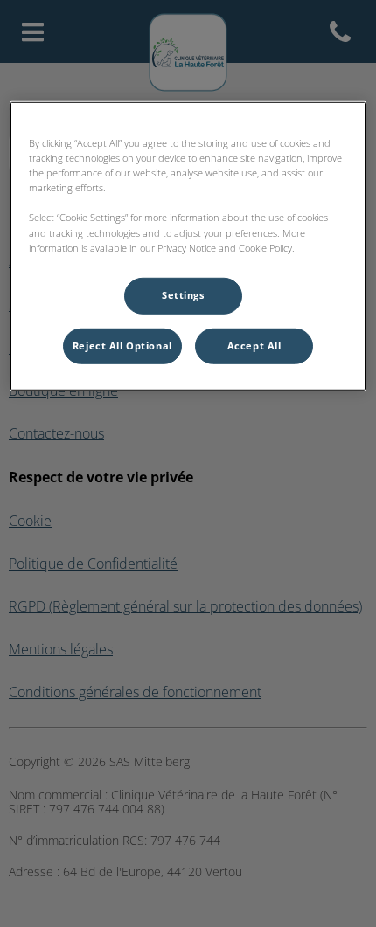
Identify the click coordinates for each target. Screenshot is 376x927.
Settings (183, 294)
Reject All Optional (122, 345)
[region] (188, 246)
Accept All (254, 345)
